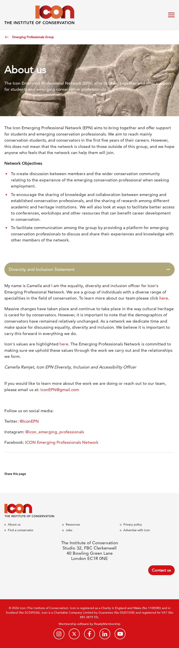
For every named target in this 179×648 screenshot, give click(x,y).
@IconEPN (29, 421)
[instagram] (58, 633)
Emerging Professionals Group (33, 37)
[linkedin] (104, 633)
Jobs (69, 530)
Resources (73, 524)
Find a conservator (20, 530)
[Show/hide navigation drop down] (171, 15)
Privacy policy (132, 524)
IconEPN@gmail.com (59, 389)
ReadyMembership (107, 624)
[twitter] (74, 633)
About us (14, 524)
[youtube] (120, 633)
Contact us (161, 570)
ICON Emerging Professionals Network (61, 442)
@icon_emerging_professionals (54, 431)
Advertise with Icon (136, 530)
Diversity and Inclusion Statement (41, 269)
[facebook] (89, 633)
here (163, 298)
